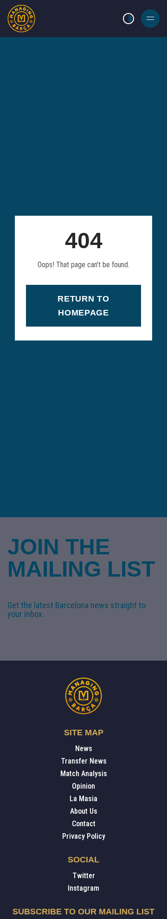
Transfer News (84, 761)
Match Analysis (83, 773)
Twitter (83, 875)
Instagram (83, 888)
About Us (83, 811)
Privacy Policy (83, 836)
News (83, 748)
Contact (84, 823)
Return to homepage (83, 305)
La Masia (83, 798)
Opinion (83, 786)
